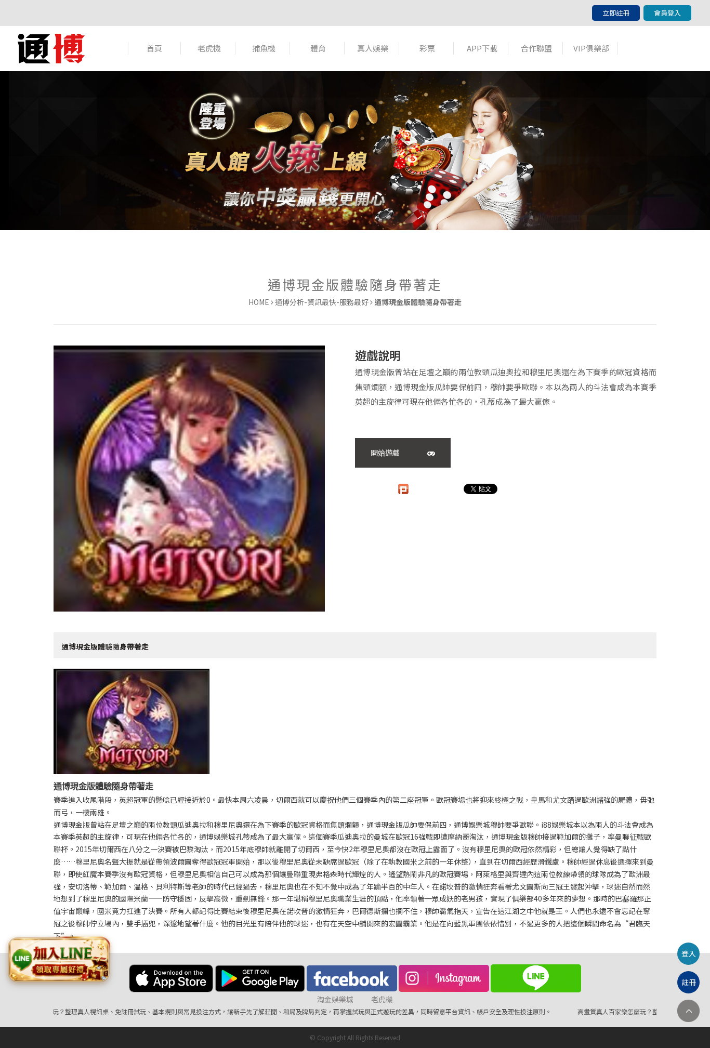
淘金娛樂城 (335, 999)
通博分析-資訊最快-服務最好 (322, 302)
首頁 (154, 48)
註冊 (688, 982)
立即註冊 (615, 13)
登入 (688, 953)
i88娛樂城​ (557, 824)
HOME (258, 302)
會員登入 (667, 13)
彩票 (427, 48)
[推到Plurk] (403, 489)
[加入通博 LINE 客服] (58, 960)
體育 (318, 48)
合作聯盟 (536, 48)
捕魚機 (263, 48)
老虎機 (209, 48)
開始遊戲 (386, 452)
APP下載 (482, 48)
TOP (688, 1011)
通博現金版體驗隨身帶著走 (105, 646)
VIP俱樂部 (591, 48)
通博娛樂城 (472, 824)
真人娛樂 (372, 48)
